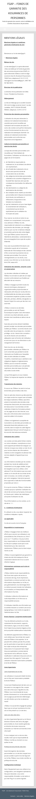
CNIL (11, 503)
